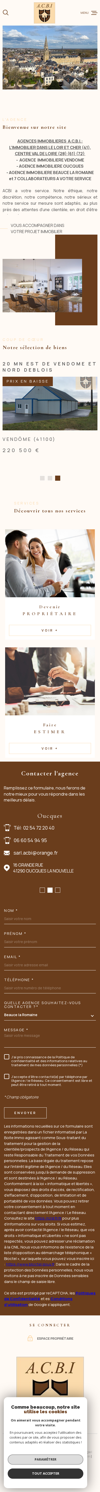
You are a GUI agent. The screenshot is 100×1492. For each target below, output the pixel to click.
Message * (16, 1051)
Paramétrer (45, 1459)
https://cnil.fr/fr (48, 1239)
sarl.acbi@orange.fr (36, 874)
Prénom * (15, 955)
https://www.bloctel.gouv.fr (30, 1285)
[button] (42, 499)
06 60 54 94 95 (30, 861)
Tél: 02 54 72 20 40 (34, 849)
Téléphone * (19, 1001)
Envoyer (25, 1134)
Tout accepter (45, 1473)
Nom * (11, 932)
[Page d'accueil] (44, 13)
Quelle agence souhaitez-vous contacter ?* (42, 1026)
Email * (12, 978)
